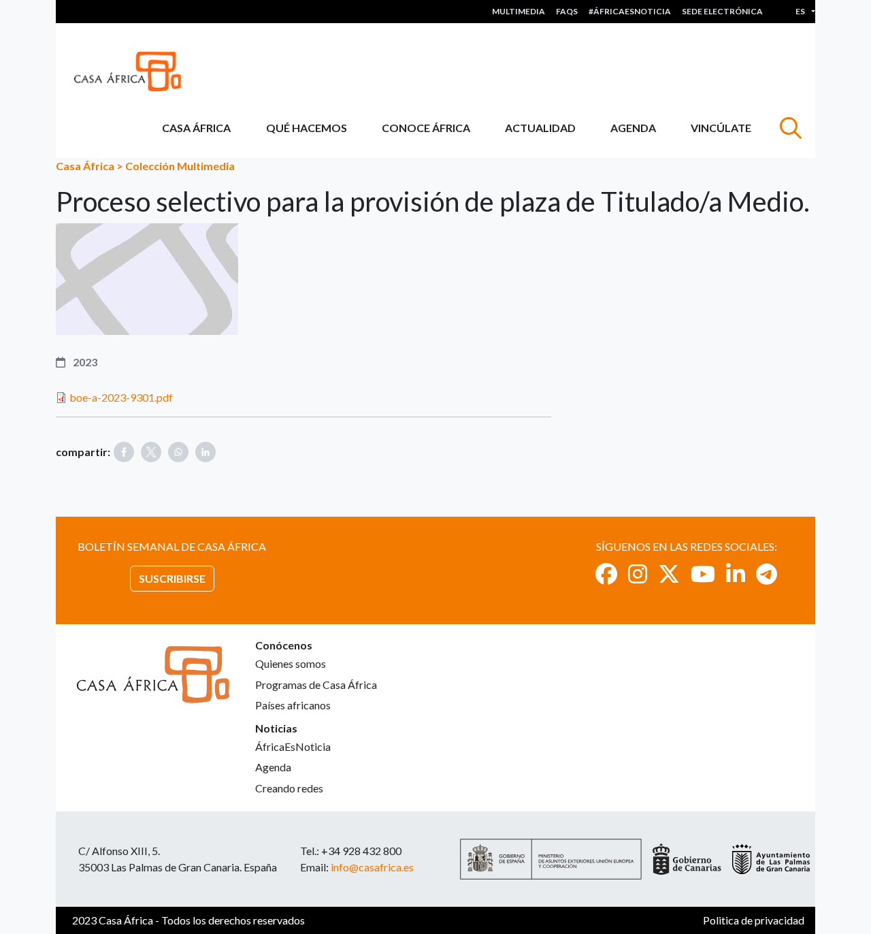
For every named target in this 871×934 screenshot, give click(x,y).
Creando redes (289, 788)
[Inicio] (133, 71)
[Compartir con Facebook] (124, 452)
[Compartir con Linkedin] (205, 452)
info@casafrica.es (372, 866)
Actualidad (540, 127)
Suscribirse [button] (172, 578)
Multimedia (518, 11)
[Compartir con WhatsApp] (178, 452)
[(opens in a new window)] (606, 573)
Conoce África (426, 127)
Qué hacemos (306, 127)
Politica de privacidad (753, 920)
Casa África (196, 127)
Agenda (633, 127)
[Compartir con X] (151, 452)
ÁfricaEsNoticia (293, 746)
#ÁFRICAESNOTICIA (630, 11)
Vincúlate (721, 127)
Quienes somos (290, 663)
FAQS (567, 11)
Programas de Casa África (316, 684)
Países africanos (293, 704)
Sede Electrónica (722, 11)
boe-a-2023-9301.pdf (121, 397)
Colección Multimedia (180, 165)
